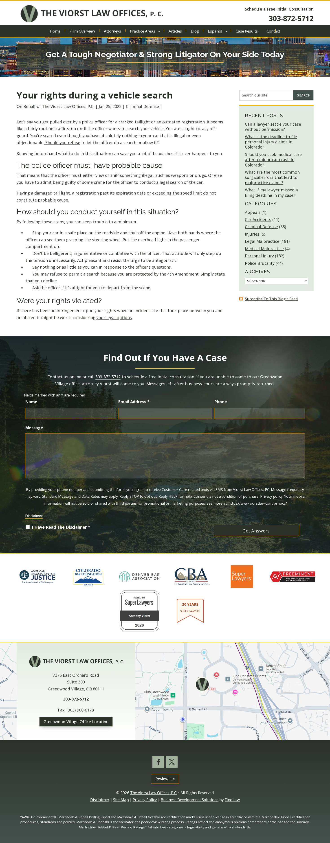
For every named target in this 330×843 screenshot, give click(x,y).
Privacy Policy (145, 799)
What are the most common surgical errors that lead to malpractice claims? (272, 177)
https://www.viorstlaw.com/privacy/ (257, 503)
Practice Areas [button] (142, 32)
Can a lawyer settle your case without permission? (273, 126)
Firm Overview (82, 32)
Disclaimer (34, 515)
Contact (273, 32)
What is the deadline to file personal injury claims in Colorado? (271, 142)
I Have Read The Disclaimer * (61, 527)
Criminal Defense (142, 106)
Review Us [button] (165, 779)
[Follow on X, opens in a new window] (172, 762)
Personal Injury (259, 255)
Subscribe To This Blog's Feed (271, 298)
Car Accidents (258, 219)
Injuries (252, 234)
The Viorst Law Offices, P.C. (68, 106)
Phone (220, 401)
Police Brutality (260, 263)
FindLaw (232, 799)
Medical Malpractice (264, 248)
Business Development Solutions (189, 799)
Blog (195, 32)
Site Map (121, 799)
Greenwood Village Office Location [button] (76, 721)
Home (55, 32)
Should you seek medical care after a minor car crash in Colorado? (273, 160)
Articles (175, 32)
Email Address (134, 401)
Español (215, 32)
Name (31, 401)
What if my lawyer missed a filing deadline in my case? (271, 192)
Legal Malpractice (262, 241)
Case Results (247, 32)
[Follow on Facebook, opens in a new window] (158, 762)
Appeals (252, 212)
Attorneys (112, 32)
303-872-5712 (291, 18)
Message (34, 427)
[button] (325, 810)
